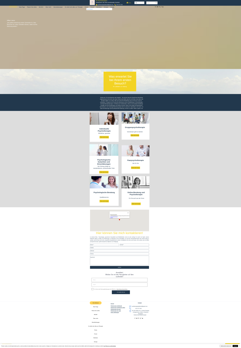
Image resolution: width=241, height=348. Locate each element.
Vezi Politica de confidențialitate (109, 346)
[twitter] (157, 6)
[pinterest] (159, 6)
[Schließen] (239, 346)
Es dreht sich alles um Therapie (96, 326)
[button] (140, 302)
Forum (95, 334)
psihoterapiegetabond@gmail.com (105, 4)
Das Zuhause (96, 302)
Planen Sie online (96, 310)
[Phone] (115, 5)
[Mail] (96, 5)
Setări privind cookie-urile (226, 346)
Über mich (95, 318)
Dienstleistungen (96, 322)
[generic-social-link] (161, 6)
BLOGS (95, 314)
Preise (95, 330)
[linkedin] (162, 6)
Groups (95, 341)
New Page (95, 306)
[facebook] (155, 6)
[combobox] (152, 2)
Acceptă (235, 346)
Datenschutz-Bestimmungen (140, 314)
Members (95, 337)
